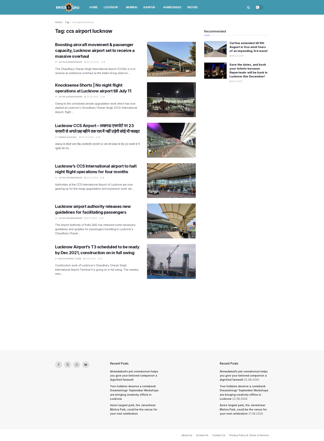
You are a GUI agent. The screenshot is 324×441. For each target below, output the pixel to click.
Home (93, 7)
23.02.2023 (92, 96)
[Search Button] (248, 7)
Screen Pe (202, 435)
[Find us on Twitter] (67, 364)
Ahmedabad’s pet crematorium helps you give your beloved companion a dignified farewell (134, 375)
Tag (67, 22)
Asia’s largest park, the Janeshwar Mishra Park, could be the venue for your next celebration (133, 409)
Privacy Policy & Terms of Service (249, 435)
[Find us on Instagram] (76, 364)
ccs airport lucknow (83, 22)
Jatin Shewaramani (70, 62)
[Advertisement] (162, 314)
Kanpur (149, 7)
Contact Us (218, 435)
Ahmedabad (172, 7)
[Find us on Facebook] (58, 364)
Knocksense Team (69, 258)
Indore (192, 7)
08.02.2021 (237, 56)
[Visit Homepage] (68, 7)
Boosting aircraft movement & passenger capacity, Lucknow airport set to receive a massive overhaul (95, 50)
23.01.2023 (92, 177)
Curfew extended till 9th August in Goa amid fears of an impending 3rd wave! (249, 47)
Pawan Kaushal (67, 137)
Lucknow (111, 7)
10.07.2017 (236, 81)
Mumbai (131, 7)
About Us (187, 435)
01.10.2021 (90, 258)
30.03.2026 (92, 62)
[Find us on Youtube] (85, 364)
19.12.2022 (91, 218)
